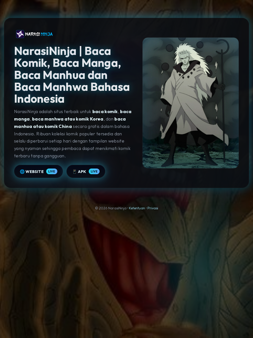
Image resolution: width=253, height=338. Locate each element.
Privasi (153, 208)
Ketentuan (137, 208)
